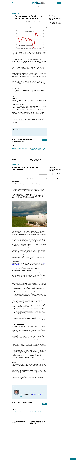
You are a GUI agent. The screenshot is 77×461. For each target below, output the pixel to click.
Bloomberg (17, 132)
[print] (46, 27)
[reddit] (30, 27)
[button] (12, 2)
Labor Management (57, 8)
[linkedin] (27, 27)
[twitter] (29, 27)
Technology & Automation (48, 8)
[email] (32, 27)
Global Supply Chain (38, 8)
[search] (14, 2)
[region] (38, 459)
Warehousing (18, 8)
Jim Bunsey (14, 175)
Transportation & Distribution (27, 8)
